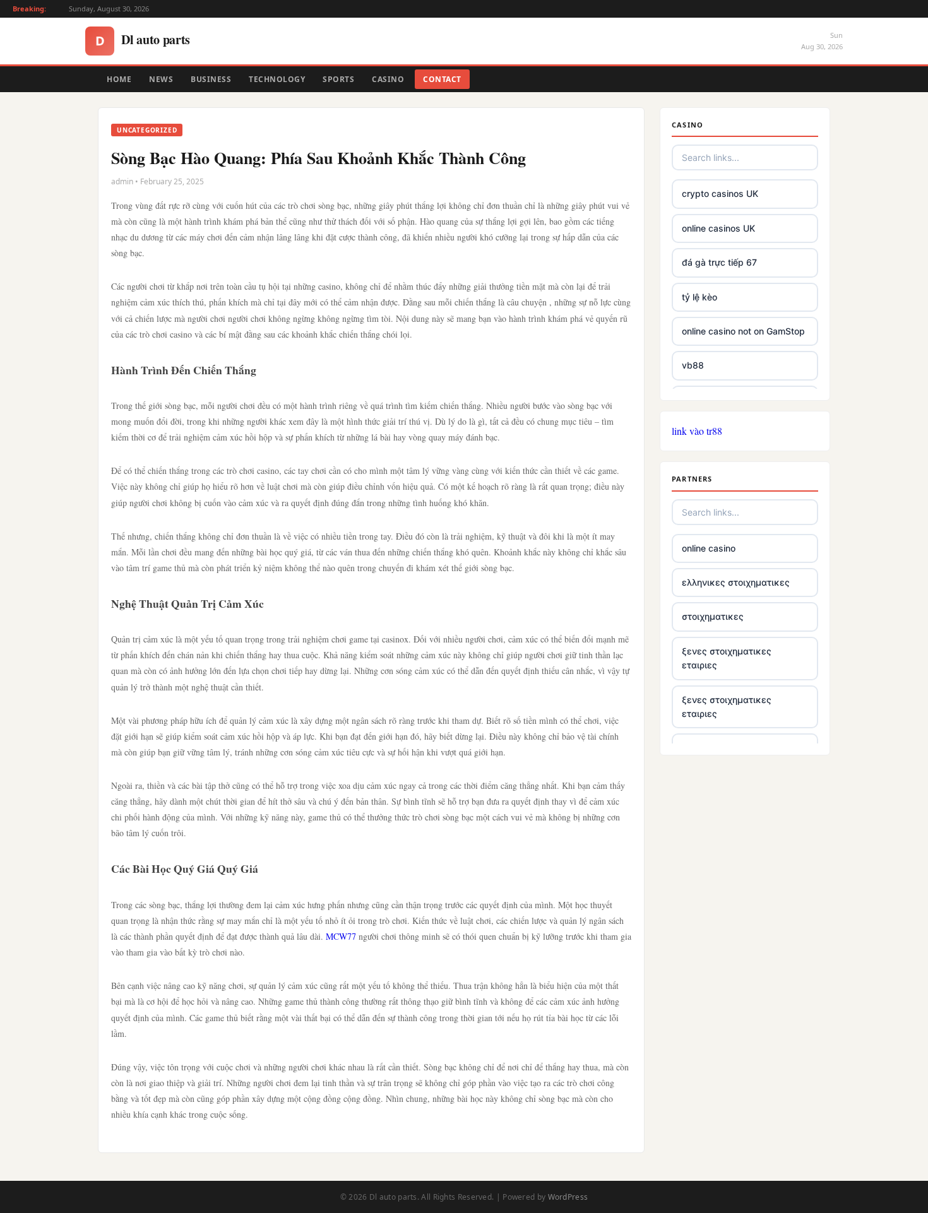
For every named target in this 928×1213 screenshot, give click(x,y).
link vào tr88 (697, 430)
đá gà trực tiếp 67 (719, 262)
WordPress (568, 1197)
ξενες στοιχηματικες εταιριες (726, 658)
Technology (277, 79)
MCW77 (341, 936)
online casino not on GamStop (743, 331)
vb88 (693, 365)
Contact (442, 79)
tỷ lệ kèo (699, 297)
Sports (338, 79)
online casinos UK (718, 228)
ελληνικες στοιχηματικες (736, 582)
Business (211, 79)
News (161, 79)
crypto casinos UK (720, 193)
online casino (708, 548)
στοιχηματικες (713, 616)
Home (119, 79)
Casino (388, 79)
